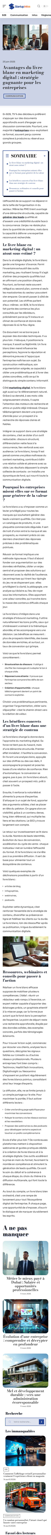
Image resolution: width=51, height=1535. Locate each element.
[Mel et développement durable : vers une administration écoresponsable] (25, 1371)
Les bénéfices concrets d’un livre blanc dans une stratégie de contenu (26, 182)
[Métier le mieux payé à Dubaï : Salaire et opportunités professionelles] (25, 1258)
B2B (6, 1469)
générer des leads (13, 217)
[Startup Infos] (19, 6)
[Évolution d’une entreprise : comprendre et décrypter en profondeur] (25, 1316)
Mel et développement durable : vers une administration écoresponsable (25, 1396)
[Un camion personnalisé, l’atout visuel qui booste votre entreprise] (25, 1497)
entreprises (22, 130)
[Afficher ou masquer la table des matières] (40, 156)
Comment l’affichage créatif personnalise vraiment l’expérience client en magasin (24, 1475)
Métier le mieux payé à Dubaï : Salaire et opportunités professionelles (25, 1284)
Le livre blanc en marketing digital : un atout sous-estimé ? (26, 164)
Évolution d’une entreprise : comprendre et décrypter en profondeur (25, 1340)
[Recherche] (39, 6)
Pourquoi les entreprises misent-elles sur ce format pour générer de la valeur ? (26, 173)
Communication (14, 96)
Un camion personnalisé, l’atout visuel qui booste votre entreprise (25, 1521)
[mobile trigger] (5, 6)
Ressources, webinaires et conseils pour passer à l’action (26, 189)
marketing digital (19, 387)
